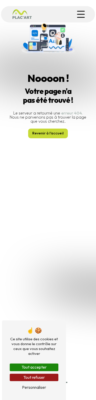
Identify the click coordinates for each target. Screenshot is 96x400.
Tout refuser (34, 377)
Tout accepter (34, 367)
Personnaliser (34, 387)
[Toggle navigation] (81, 14)
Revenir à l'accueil (48, 133)
